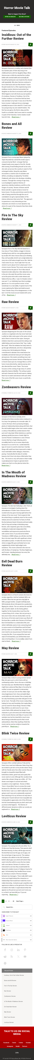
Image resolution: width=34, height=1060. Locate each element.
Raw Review (10, 302)
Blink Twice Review (15, 733)
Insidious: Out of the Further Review (16, 36)
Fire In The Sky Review (10, 985)
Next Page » (20, 901)
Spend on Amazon (10, 16)
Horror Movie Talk (17, 8)
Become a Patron (24, 16)
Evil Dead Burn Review (10, 1006)
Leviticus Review (14, 816)
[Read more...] (16, 117)
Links (17, 1052)
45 (14, 901)
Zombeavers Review (16, 387)
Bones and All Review (12, 126)
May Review (10, 648)
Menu (18, 25)
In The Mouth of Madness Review (14, 474)
